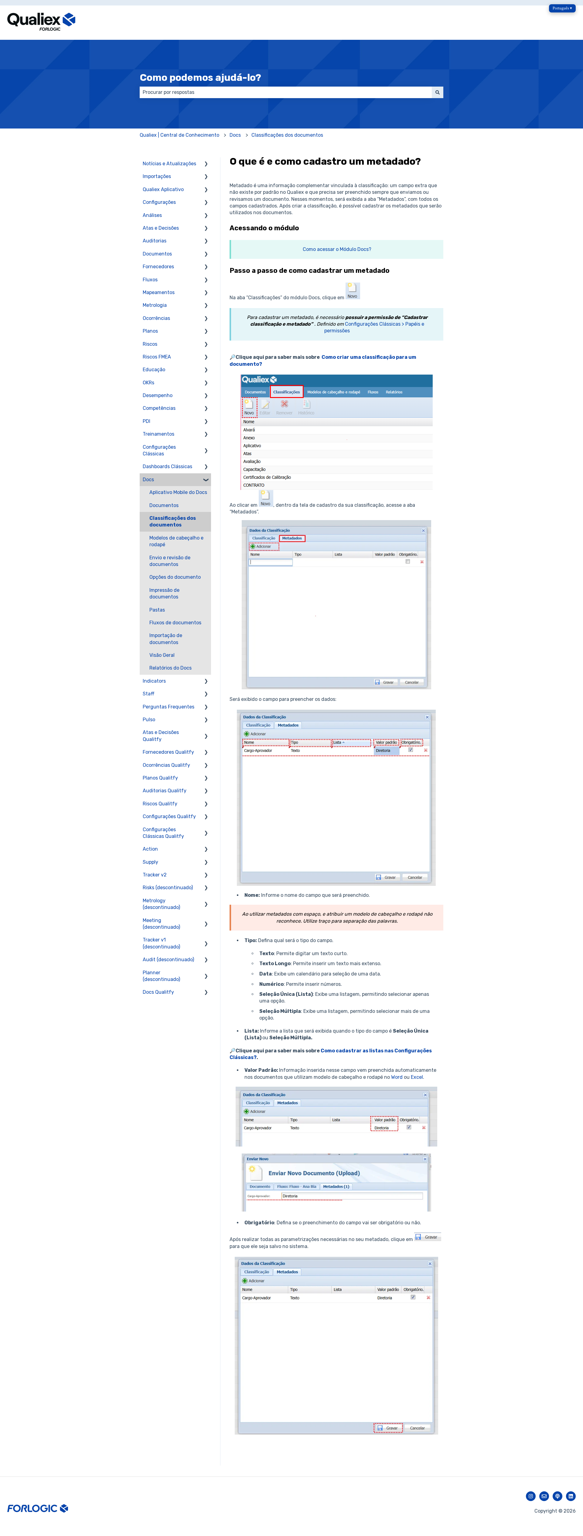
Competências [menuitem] (159, 408)
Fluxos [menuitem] (150, 280)
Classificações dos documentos (287, 135)
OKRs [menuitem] (148, 383)
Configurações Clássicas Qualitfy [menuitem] (163, 833)
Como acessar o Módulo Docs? (337, 249)
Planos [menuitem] (150, 331)
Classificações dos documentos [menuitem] (172, 521)
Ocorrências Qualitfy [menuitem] (166, 765)
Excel (417, 1077)
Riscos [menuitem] (150, 344)
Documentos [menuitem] (157, 254)
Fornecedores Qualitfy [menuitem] (168, 752)
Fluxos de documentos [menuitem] (175, 623)
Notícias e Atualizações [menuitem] (169, 163)
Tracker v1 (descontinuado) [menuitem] (161, 943)
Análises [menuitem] (152, 215)
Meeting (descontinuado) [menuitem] (161, 923)
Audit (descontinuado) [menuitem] (168, 959)
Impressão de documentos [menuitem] (164, 593)
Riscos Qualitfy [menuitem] (160, 804)
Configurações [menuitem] (159, 202)
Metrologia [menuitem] (155, 305)
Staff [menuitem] (149, 694)
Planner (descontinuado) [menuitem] (161, 976)
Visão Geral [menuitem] (162, 655)
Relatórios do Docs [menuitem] (170, 668)
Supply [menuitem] (150, 862)
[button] (206, 164)
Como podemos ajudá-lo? (200, 77)
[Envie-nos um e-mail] (544, 1496)
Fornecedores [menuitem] (158, 266)
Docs (235, 135)
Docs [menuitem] (148, 479)
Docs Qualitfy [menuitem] (158, 992)
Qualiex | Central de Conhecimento (179, 135)
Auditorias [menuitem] (154, 241)
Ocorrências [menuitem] (156, 318)
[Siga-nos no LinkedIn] (571, 1496)
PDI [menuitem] (146, 421)
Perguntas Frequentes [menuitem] (168, 707)
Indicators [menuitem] (154, 681)
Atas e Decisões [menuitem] (161, 228)
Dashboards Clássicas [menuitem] (167, 466)
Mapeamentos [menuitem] (159, 292)
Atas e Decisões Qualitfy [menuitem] (161, 735)
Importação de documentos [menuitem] (165, 639)
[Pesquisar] (437, 92)
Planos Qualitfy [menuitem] (160, 778)
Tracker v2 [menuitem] (155, 875)
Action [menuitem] (150, 849)
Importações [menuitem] (157, 176)
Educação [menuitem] (154, 369)
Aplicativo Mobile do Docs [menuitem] (178, 492)
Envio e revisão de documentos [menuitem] (169, 561)
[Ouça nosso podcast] (557, 1496)
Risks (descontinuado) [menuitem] (168, 887)
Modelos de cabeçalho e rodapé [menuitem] (176, 541)
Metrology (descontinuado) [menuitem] (161, 904)
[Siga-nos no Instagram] (531, 1496)
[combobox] (286, 92)
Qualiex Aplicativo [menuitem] (163, 189)
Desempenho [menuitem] (157, 395)
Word (397, 1077)
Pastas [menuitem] (157, 610)
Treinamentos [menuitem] (158, 434)
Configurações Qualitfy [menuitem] (169, 816)
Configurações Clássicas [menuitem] (159, 450)
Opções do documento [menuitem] (175, 577)
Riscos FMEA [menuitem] (157, 357)
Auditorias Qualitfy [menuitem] (164, 791)
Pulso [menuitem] (149, 719)
